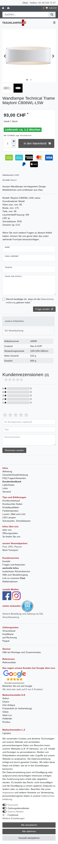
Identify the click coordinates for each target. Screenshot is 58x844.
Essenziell (13, 805)
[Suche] (52, 14)
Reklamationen (10, 581)
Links (5, 488)
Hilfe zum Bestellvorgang (15, 574)
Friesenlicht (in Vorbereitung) (17, 708)
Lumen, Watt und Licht (13, 514)
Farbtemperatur (10, 510)
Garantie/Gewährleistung (15, 475)
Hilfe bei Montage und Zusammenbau (21, 652)
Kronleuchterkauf (11, 500)
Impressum (8, 792)
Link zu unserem (13, 578)
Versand (6, 491)
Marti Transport (10, 550)
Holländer (7, 718)
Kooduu (6, 722)
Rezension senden (14, 450)
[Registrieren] (9, 8)
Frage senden (42, 309)
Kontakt (6, 561)
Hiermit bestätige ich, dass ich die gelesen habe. (30, 301)
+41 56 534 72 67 (47, 2)
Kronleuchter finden (12, 504)
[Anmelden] (3, 8)
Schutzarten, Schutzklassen (16, 521)
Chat (25, 2)
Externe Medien (16, 811)
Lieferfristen (8, 485)
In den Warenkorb (35, 143)
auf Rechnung (9, 637)
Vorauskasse (8, 630)
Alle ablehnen (29, 831)
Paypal (5, 641)
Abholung (7, 471)
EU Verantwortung (14, 330)
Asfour (5, 698)
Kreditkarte (8, 634)
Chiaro (5, 701)
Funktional (13, 815)
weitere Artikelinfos (14, 321)
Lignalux (6, 733)
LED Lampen (9, 517)
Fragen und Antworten (13, 564)
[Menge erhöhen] (13, 141)
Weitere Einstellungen (13, 818)
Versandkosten (26, 135)
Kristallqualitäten (10, 507)
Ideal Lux (7, 715)
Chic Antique (8, 705)
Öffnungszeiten (10, 533)
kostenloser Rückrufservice (16, 571)
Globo (5, 712)
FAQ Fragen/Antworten (14, 478)
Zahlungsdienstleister (18, 808)
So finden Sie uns (11, 536)
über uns (6, 530)
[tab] (28, 321)
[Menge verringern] (13, 145)
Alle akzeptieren (29, 825)
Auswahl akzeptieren (29, 838)
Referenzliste (9, 662)
